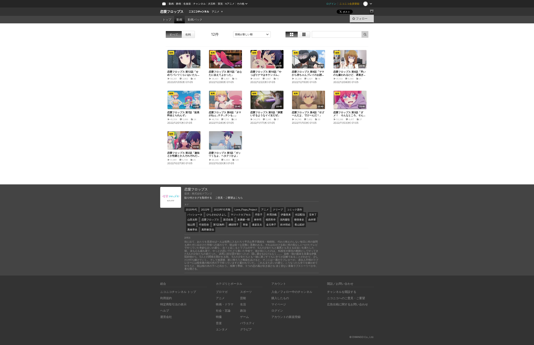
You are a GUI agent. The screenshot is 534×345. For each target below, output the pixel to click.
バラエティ (247, 323)
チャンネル (199, 3)
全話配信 (300, 214)
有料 (188, 34)
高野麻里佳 (208, 229)
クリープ (278, 209)
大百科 (211, 3)
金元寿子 (271, 224)
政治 (243, 310)
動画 (171, 3)
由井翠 (312, 219)
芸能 (243, 298)
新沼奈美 (228, 219)
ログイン (331, 3)
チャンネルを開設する (341, 291)
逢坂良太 (257, 224)
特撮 (219, 317)
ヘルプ (164, 310)
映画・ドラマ (224, 304)
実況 (220, 3)
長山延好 (300, 224)
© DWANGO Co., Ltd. (361, 337)
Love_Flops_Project (245, 209)
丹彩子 (258, 214)
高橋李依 (192, 229)
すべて (173, 34)
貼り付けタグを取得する (198, 197)
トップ (166, 19)
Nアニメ (229, 3)
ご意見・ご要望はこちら (229, 197)
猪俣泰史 (299, 219)
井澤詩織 (272, 214)
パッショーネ (194, 214)
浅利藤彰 (285, 219)
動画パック (195, 19)
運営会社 (166, 317)
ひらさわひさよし (217, 214)
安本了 (313, 214)
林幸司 (258, 219)
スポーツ (246, 291)
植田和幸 (271, 219)
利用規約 (166, 298)
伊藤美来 (286, 214)
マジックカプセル (241, 214)
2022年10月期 (222, 209)
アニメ (215, 11)
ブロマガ (222, 291)
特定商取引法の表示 (173, 304)
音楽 (219, 323)
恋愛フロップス (172, 11)
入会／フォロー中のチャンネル (291, 291)
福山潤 (191, 224)
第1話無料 (218, 224)
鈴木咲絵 (285, 224)
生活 (243, 304)
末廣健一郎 (243, 219)
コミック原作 (294, 209)
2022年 (205, 209)
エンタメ (222, 329)
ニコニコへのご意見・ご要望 (346, 298)
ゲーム (244, 317)
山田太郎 (192, 219)
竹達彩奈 (204, 224)
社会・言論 (223, 310)
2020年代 (191, 209)
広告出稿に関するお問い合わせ (347, 304)
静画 (178, 3)
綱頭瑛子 (234, 224)
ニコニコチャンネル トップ (178, 291)
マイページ (278, 304)
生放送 (187, 3)
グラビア (246, 329)
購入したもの (280, 298)
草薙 (245, 224)
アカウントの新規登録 (286, 317)
